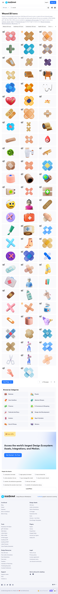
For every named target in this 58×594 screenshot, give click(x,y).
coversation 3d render (10, 474)
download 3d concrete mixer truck (13, 485)
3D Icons (32, 505)
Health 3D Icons (42, 26)
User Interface (12, 400)
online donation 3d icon (10, 478)
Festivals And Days (13, 412)
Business (10, 394)
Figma (31, 526)
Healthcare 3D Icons (18, 26)
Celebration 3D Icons (31, 26)
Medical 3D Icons (7, 26)
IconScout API (4, 539)
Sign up (53, 2)
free (13, 16)
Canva (31, 529)
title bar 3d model (30, 481)
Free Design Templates (35, 520)
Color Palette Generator (7, 546)
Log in (46, 2)
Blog (2, 505)
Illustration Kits (33, 513)
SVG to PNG (4, 535)
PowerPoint (32, 531)
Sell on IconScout (5, 511)
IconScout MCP (5, 542)
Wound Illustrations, (7, 23)
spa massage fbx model (27, 478)
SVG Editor (3, 531)
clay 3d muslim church (43, 478)
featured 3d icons (20, 21)
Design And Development (42, 412)
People (37, 394)
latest (12, 21)
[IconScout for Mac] (30, 574)
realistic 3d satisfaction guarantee (13, 481)
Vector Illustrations (34, 509)
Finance (10, 406)
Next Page (6, 382)
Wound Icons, (15, 23)
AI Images (32, 511)
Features (3, 509)
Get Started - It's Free (13, 455)
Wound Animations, (45, 21)
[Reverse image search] (48, 7)
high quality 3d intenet (25, 474)
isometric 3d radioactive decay (34, 485)
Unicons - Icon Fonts (34, 518)
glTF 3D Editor (4, 529)
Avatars (10, 418)
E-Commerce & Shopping (42, 406)
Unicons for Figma (34, 535)
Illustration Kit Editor (6, 526)
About (2, 507)
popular (8, 21)
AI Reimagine (4, 537)
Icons (31, 516)
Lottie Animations (34, 507)
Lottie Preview (4, 544)
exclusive (4, 21)
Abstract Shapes (39, 400)
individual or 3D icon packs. (32, 20)
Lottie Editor (4, 533)
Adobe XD (32, 537)
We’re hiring (4, 513)
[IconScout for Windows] (33, 574)
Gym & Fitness (12, 424)
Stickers (37, 424)
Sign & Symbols (39, 418)
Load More (29, 488)
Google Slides (33, 533)
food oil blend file (40, 474)
